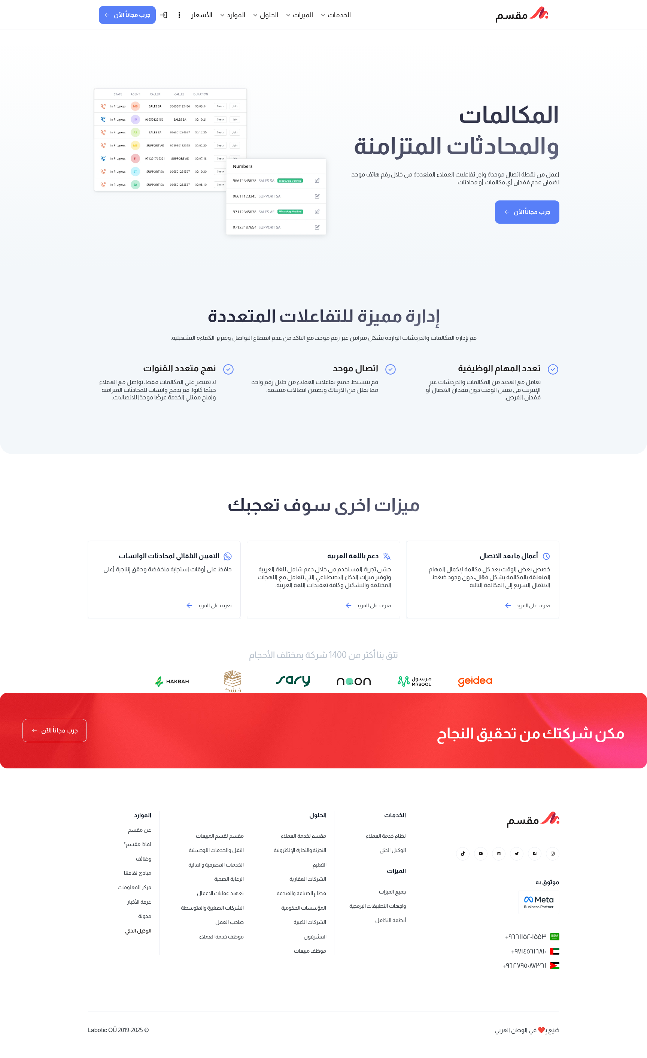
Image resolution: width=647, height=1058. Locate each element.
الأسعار (201, 15)
